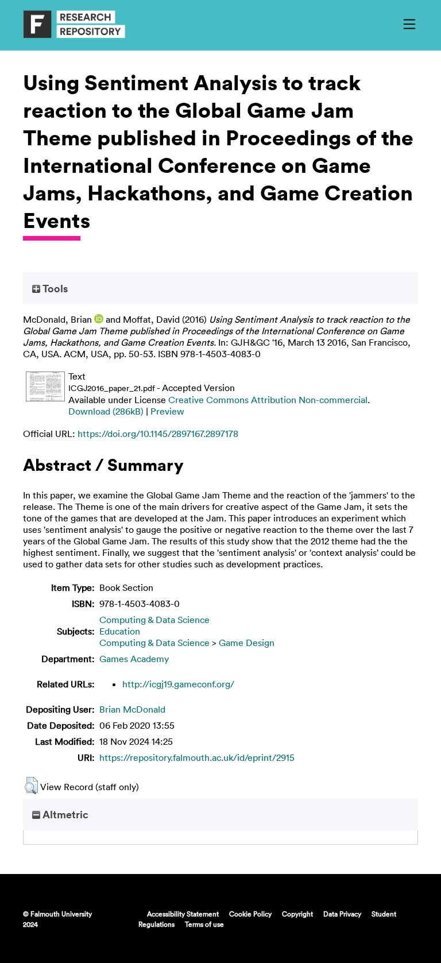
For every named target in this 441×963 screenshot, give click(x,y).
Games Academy (134, 658)
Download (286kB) (106, 411)
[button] (31, 785)
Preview (167, 411)
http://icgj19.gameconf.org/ (178, 684)
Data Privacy (342, 913)
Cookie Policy (250, 913)
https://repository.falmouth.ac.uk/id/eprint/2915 (197, 757)
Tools (54, 288)
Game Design (246, 642)
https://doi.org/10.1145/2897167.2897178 (158, 433)
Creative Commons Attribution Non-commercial (268, 399)
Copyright (297, 913)
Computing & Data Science (154, 619)
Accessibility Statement (183, 913)
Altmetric (64, 814)
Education (119, 631)
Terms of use (204, 924)
